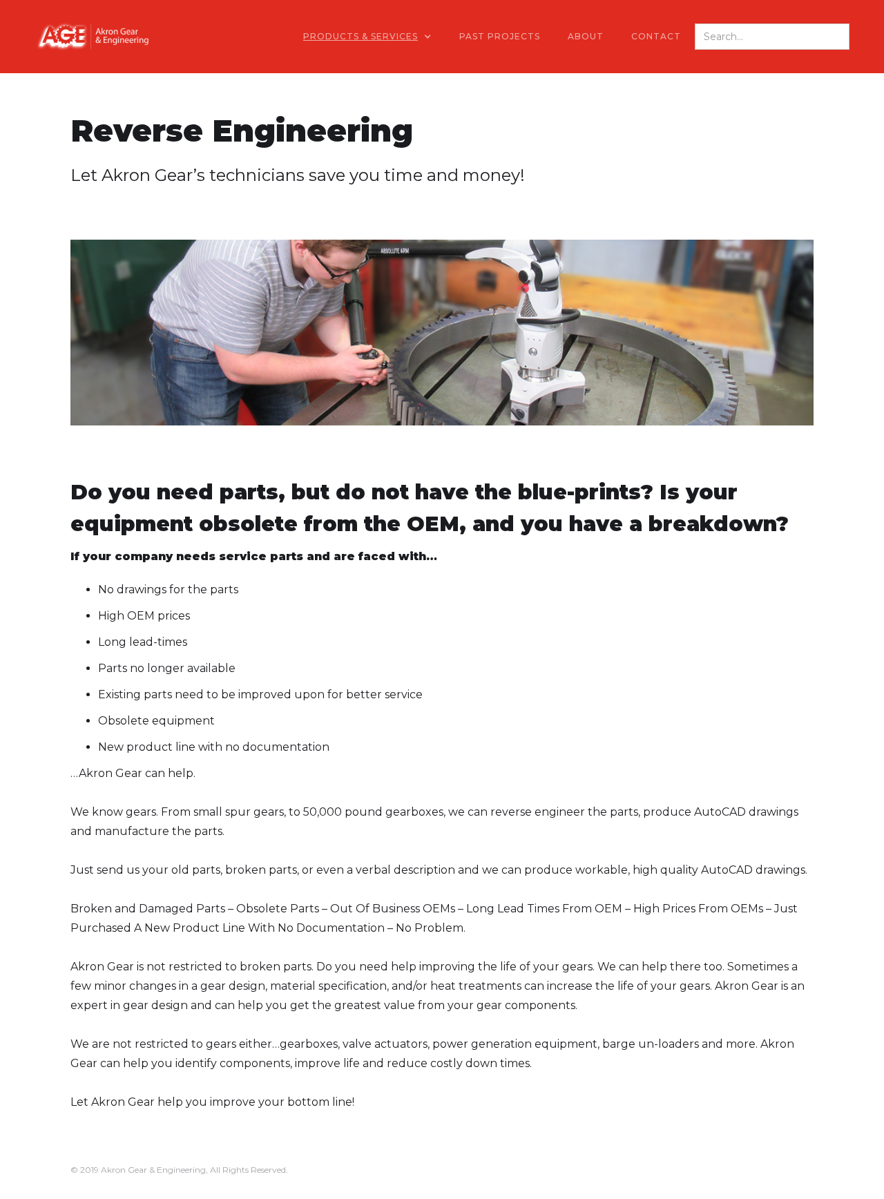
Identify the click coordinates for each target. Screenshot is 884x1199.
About (586, 36)
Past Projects (499, 36)
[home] (91, 36)
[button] (367, 36)
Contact (656, 36)
